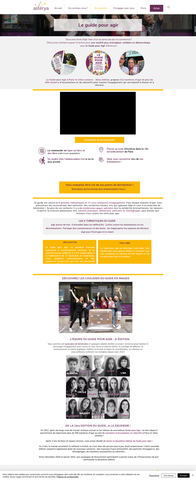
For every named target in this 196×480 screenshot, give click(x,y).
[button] (78, 8)
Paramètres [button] (154, 475)
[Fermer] (192, 475)
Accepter (183, 475)
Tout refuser (168, 475)
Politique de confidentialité (68, 476)
